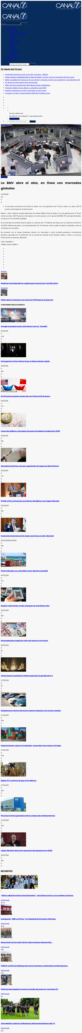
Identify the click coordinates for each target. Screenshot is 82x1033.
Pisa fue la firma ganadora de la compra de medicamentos (28, 815)
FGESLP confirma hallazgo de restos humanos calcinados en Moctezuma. (34, 966)
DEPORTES (13, 44)
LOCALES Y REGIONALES (17, 33)
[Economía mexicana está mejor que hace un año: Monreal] (13, 531)
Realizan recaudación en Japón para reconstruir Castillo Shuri (29, 283)
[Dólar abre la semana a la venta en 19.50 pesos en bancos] (4, 295)
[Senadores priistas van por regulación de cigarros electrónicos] (13, 461)
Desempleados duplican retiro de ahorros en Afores (24, 640)
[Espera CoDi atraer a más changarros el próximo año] (13, 601)
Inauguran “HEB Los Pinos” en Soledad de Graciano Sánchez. (28, 919)
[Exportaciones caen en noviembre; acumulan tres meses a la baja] (13, 741)
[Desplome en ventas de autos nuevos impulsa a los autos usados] (13, 706)
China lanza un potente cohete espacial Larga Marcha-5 (27, 676)
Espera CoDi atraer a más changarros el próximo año (25, 606)
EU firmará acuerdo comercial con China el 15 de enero (25, 396)
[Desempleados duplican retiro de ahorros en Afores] (13, 636)
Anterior (4, 271)
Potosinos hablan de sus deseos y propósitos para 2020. (26, 88)
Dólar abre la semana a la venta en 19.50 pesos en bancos (27, 300)
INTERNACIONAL (14, 41)
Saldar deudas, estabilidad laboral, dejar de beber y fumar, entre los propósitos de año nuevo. (40, 77)
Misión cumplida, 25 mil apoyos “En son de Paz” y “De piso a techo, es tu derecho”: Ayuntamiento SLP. (42, 80)
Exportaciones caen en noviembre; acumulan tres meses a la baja (31, 745)
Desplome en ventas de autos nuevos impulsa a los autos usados (31, 710)
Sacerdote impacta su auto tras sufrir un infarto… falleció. (26, 74)
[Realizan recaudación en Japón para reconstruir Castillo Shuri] (4, 279)
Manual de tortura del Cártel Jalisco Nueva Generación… (27, 942)
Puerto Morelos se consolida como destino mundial (24, 571)
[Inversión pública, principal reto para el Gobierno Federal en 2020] (13, 426)
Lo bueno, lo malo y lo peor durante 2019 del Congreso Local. (27, 93)
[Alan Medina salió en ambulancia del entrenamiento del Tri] (20, 1019)
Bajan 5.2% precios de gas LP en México (18, 780)
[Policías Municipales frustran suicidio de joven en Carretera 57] (6, 984)
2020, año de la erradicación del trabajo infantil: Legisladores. (27, 85)
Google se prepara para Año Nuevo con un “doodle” (24, 326)
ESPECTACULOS (15, 52)
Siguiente (4, 288)
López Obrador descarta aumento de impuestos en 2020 (26, 850)
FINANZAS (12, 55)
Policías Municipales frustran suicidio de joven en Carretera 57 (29, 989)
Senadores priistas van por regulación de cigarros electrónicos (30, 466)
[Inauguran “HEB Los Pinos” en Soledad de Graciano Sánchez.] (6, 914)
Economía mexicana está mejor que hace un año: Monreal (27, 536)
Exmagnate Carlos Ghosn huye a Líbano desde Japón (25, 361)
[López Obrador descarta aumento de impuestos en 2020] (13, 846)
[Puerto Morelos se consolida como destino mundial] (13, 566)
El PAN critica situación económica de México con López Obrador (30, 501)
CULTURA (12, 49)
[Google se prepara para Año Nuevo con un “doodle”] (13, 322)
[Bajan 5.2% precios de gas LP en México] (13, 776)
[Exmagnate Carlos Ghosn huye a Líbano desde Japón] (13, 357)
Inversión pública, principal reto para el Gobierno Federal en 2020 (30, 431)
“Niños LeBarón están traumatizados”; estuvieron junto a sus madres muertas (37, 895)
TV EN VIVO (9, 60)
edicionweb (5, 900)
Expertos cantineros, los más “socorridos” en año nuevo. (26, 90)
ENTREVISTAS (14, 31)
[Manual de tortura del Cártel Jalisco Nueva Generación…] (6, 938)
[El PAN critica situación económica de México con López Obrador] (13, 496)
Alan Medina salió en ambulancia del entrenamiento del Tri (28, 1023)
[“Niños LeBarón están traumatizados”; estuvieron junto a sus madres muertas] (19, 888)
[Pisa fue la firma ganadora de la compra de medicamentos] (13, 811)
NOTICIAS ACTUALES (12, 57)
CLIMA (11, 47)
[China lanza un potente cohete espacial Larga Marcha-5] (13, 671)
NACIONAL (13, 39)
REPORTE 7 (13, 36)
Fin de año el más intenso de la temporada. (21, 82)
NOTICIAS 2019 (10, 28)
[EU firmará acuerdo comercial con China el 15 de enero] (13, 391)
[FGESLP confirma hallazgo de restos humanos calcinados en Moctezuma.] (6, 961)
